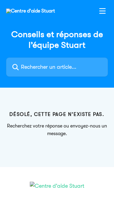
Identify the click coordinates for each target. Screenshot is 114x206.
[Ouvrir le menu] (102, 11)
